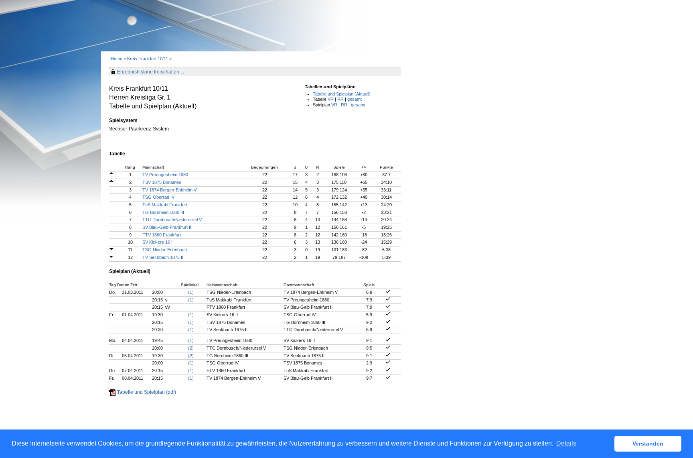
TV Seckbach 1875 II (162, 257)
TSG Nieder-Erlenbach (164, 249)
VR (331, 99)
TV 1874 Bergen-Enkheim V (169, 189)
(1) (191, 292)
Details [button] (566, 443)
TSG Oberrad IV (158, 197)
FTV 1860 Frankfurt (161, 234)
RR (340, 99)
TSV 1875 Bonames (161, 182)
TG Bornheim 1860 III (163, 212)
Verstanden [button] (647, 443)
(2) (191, 348)
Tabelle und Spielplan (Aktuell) (342, 94)
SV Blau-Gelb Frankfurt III (167, 227)
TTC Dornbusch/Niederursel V (172, 219)
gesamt (354, 99)
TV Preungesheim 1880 (165, 174)
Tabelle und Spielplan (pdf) (146, 392)
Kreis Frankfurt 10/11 (148, 58)
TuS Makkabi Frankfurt (164, 204)
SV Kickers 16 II (158, 242)
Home (116, 58)
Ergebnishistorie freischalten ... (150, 72)
